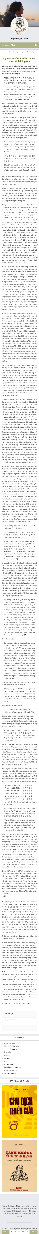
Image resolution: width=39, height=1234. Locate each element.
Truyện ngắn (8, 1064)
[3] (2, 943)
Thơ (5, 1061)
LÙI (6, 1232)
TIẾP (32, 1232)
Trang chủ (4, 52)
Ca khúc (7, 1058)
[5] (16, 740)
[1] (17, 368)
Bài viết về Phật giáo (14, 52)
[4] (2, 972)
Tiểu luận (7, 1052)
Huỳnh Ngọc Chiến (19, 38)
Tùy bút (6, 1055)
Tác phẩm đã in (9, 1043)
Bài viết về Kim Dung (11, 1049)
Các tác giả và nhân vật (12, 1067)
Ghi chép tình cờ (10, 1073)
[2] (18, 559)
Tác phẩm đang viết (11, 1070)
